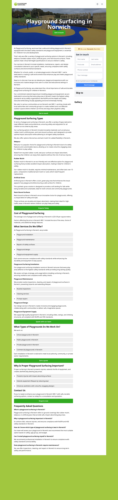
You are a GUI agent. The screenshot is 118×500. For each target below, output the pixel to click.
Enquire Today (43, 208)
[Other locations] (97, 4)
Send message (89, 85)
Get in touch (59, 33)
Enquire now (43, 401)
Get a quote (43, 361)
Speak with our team (43, 322)
